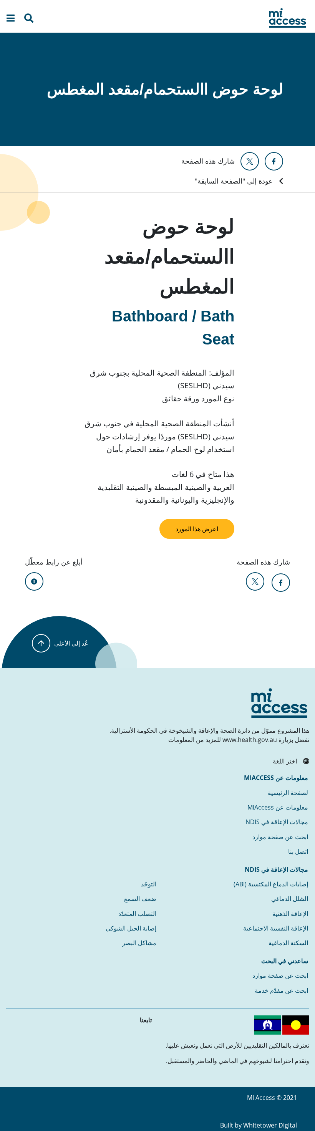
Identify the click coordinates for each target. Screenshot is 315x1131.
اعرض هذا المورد (197, 529)
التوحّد (148, 884)
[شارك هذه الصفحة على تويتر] (249, 161)
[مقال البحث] (28, 19)
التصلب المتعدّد (137, 913)
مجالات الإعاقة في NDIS (276, 822)
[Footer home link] (279, 703)
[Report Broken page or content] (34, 581)
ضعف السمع (140, 898)
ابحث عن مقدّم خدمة (281, 990)
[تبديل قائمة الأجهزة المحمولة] (10, 19)
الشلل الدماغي (289, 898)
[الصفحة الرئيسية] (287, 18)
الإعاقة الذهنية (290, 913)
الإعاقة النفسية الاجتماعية (275, 928)
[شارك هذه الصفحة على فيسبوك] (274, 161)
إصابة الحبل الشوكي (131, 928)
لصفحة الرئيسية (288, 792)
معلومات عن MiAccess (277, 807)
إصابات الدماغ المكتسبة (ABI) (271, 884)
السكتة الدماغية (288, 943)
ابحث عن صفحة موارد (280, 837)
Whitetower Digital (270, 1125)
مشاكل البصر (139, 943)
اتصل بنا (298, 851)
